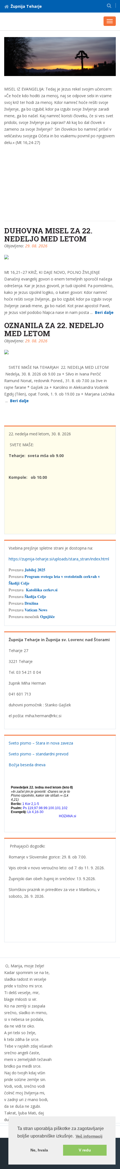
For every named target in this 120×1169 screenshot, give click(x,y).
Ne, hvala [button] (39, 1150)
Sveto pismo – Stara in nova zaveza (41, 743)
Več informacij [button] (89, 1136)
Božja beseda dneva (27, 764)
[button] (109, 5)
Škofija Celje (35, 596)
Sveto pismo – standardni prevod (38, 753)
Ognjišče (47, 616)
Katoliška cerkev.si (41, 590)
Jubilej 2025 (35, 570)
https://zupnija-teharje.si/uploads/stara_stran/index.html (59, 559)
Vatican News (36, 610)
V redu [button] (85, 1150)
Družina (31, 603)
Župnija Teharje (26, 6)
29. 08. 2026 (36, 245)
